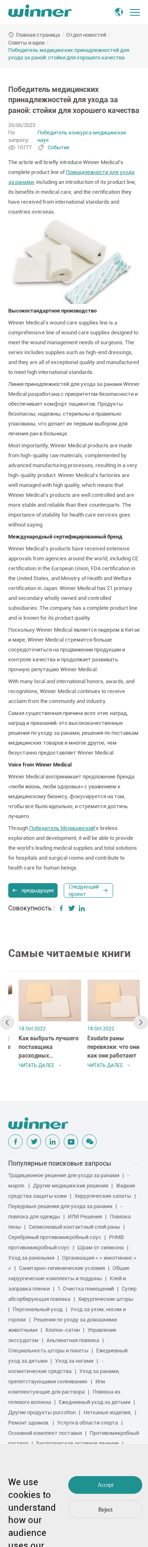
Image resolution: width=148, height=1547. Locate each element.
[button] (7, 1022)
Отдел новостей (86, 35)
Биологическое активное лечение (77, 1443)
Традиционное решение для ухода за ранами (63, 1175)
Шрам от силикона (100, 1247)
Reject (105, 1510)
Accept (105, 1485)
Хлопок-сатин (62, 1330)
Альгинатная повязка (72, 1340)
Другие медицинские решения (70, 1186)
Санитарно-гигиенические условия (62, 1268)
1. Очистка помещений (86, 1289)
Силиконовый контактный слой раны (74, 1227)
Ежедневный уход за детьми (94, 1402)
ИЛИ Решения (85, 1216)
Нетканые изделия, (107, 1412)
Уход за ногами (74, 1361)
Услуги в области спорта (87, 1423)
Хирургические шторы (105, 1299)
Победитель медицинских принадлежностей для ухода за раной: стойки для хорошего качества (68, 54)
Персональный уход (37, 1309)
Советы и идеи (26, 43)
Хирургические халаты (102, 1196)
